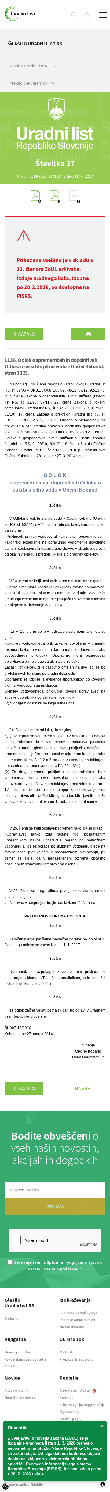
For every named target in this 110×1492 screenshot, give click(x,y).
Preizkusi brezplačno (77, 1359)
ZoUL (51, 268)
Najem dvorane (72, 1326)
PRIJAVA (55, 1206)
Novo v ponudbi (17, 1352)
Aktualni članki (16, 1390)
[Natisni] (88, 334)
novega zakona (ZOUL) (56, 1438)
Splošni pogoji (71, 1418)
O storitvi (67, 1352)
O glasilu (12, 1318)
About (85, 1390)
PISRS (24, 295)
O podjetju (68, 1390)
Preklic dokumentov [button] (28, 83)
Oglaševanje (70, 1411)
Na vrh (83, 1088)
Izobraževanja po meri (77, 1319)
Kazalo (26, 334)
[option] (55, 163)
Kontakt (66, 1397)
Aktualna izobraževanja (78, 1312)
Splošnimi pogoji (63, 1262)
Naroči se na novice (20, 1397)
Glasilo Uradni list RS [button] (30, 66)
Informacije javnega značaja (82, 1404)
